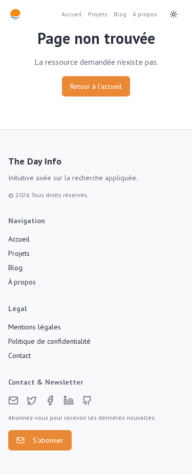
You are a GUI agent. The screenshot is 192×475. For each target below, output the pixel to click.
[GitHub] (87, 400)
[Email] (13, 400)
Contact (19, 355)
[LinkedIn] (68, 400)
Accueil (71, 14)
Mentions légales (34, 326)
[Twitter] (32, 400)
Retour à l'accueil (96, 86)
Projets (98, 14)
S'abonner (48, 440)
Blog (120, 14)
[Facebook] (50, 400)
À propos (145, 14)
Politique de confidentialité (49, 341)
